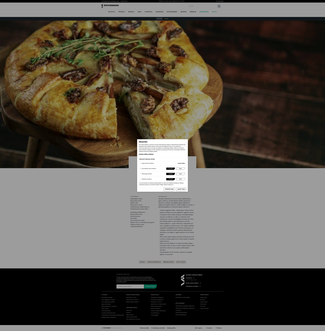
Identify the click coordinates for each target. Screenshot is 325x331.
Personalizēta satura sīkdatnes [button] (148, 168)
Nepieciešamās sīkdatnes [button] (147, 163)
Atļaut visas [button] (181, 189)
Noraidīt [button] (170, 168)
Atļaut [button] (180, 168)
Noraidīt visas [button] (169, 189)
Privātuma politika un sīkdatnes (146, 154)
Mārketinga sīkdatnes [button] (146, 174)
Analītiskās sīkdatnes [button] (146, 179)
